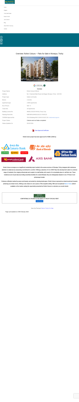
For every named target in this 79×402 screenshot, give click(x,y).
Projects (5, 10)
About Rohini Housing (8, 25)
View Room (39, 201)
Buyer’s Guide (7, 16)
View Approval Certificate (42, 130)
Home (5, 7)
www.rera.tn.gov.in (54, 117)
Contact (5, 28)
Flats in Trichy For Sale (47, 208)
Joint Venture (6, 19)
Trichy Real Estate (7, 13)
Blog (5, 22)
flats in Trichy (68, 183)
